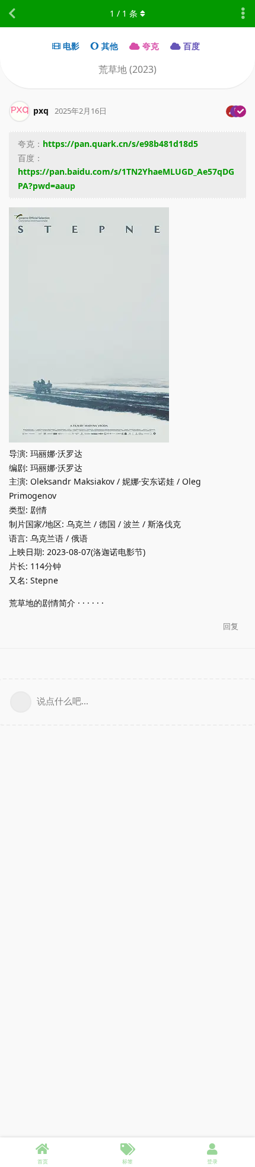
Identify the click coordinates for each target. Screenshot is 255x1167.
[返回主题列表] (12, 13)
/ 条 (124, 13)
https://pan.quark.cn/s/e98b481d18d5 (120, 143)
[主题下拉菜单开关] (243, 13)
